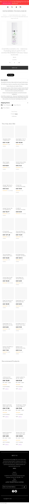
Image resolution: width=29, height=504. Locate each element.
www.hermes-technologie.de (14, 11)
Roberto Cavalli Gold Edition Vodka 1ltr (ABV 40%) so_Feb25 (7, 405)
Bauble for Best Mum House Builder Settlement (7, 433)
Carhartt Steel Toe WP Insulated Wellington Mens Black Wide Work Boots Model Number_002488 (7, 278)
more (16, 114)
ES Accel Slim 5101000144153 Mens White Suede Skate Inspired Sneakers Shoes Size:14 (21, 186)
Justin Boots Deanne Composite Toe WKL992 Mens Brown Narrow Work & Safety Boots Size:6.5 (21, 255)
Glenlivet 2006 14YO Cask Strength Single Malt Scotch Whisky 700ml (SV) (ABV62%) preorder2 (20, 433)
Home (4, 15)
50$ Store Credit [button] (7, 3)
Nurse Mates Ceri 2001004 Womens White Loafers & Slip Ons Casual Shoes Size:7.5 (20, 278)
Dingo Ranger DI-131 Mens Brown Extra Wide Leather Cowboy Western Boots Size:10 (8, 324)
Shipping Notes (5, 102)
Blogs (14, 479)
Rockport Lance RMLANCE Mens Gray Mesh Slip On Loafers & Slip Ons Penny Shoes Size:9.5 (21, 347)
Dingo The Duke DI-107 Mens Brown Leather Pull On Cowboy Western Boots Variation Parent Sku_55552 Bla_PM (8, 301)
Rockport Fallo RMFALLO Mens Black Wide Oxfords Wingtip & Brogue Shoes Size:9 (8, 347)
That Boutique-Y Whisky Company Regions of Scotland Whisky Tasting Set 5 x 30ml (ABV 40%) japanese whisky (21, 405)
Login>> (7, 388)
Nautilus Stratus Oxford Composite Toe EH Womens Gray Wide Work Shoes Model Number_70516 (21, 162)
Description (4, 80)
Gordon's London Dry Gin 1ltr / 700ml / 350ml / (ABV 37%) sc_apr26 (20, 377)
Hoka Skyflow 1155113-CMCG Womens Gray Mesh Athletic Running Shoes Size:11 (21, 139)
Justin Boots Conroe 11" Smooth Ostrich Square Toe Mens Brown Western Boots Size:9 (21, 324)
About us (14, 480)
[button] (8, 7)
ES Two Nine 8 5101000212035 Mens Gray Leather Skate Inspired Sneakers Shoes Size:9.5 (8, 232)
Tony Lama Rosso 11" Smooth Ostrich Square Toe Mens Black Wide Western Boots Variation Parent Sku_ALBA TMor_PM (8, 255)
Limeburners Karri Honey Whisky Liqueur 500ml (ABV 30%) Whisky (7, 377)
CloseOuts (14, 474)
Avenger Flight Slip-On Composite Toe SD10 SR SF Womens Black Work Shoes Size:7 (7, 186)
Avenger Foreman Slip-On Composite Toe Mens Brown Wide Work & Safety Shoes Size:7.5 (8, 209)
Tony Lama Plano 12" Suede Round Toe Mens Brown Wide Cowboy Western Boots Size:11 (21, 232)
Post (11, 75)
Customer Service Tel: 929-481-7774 (14, 477)
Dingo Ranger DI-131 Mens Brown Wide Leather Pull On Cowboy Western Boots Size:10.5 (21, 301)
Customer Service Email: (14, 475)
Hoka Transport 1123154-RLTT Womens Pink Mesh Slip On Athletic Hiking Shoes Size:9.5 (8, 162)
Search (14, 472)
